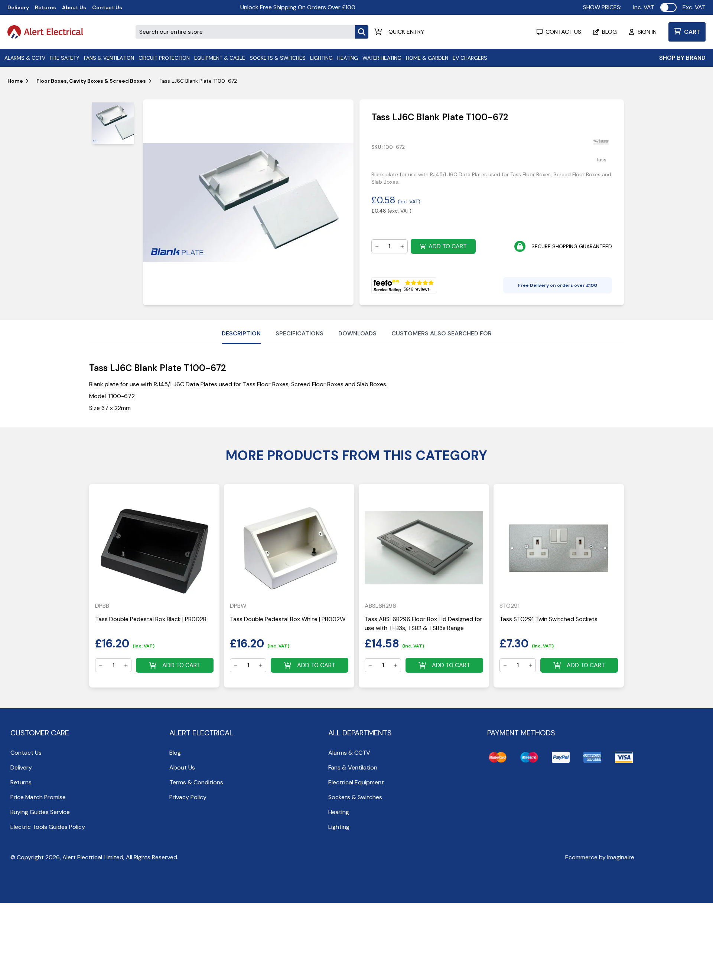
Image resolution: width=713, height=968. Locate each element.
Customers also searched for (441, 333)
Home (15, 81)
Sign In (647, 32)
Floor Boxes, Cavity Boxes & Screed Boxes (91, 81)
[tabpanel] (248, 202)
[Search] (361, 32)
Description (241, 333)
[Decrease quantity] (377, 246)
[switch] (668, 7)
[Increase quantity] (402, 246)
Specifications (299, 333)
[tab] (113, 123)
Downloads (357, 333)
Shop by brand (682, 58)
